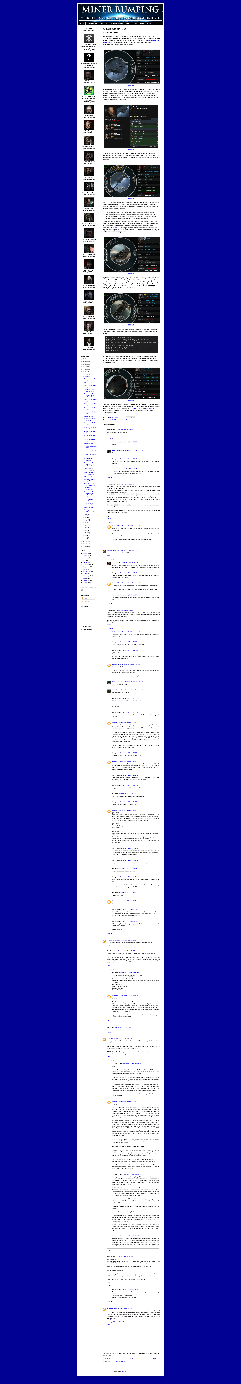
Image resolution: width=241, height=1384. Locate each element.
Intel (84, 569)
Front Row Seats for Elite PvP (90, 427)
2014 (84, 541)
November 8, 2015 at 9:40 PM (124, 429)
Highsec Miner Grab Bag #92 (90, 480)
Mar (86, 532)
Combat (85, 562)
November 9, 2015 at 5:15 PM (122, 1027)
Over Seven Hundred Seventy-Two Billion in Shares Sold (90, 494)
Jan (86, 538)
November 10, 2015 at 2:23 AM (129, 909)
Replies (111, 438)
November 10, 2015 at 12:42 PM (128, 995)
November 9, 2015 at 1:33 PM (129, 753)
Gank (128, 23)
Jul (86, 522)
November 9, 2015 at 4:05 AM (129, 650)
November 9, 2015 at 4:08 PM (129, 848)
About (142, 23)
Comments (86, 601)
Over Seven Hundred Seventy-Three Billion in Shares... (90, 464)
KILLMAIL (131, 85)
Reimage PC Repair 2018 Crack (116, 1322)
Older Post (156, 1358)
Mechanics (118, 420)
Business (85, 558)
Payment (85, 573)
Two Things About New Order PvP (89, 390)
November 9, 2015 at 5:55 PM (123, 1038)
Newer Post (106, 1358)
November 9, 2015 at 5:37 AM (128, 469)
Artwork (85, 555)
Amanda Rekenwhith (113, 940)
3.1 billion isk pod (135, 408)
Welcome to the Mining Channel (89, 484)
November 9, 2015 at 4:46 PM (129, 868)
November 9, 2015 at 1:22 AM (129, 550)
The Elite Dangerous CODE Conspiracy (90, 446)
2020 (84, 359)
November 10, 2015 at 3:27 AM (129, 595)
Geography (86, 567)
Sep (86, 517)
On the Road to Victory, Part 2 (89, 469)
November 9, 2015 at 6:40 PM (132, 1063)
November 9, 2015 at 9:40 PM (132, 1174)
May (86, 527)
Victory (128, 420)
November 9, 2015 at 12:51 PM (129, 698)
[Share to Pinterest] (134, 417)
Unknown (115, 722)
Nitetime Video (116, 526)
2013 (84, 543)
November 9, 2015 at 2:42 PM (129, 802)
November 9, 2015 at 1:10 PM (129, 712)
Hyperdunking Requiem (88, 459)
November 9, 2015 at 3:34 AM (129, 642)
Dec (86, 374)
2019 (84, 361)
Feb (86, 535)
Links (135, 23)
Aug (86, 520)
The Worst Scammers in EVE (90, 488)
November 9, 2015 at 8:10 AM (130, 940)
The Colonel (116, 562)
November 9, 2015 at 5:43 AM (131, 526)
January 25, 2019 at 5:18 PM (124, 1308)
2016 (84, 369)
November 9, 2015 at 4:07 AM (129, 573)
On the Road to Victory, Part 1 (89, 473)
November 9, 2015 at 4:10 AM (129, 458)
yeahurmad (115, 469)
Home (131, 1358)
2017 (84, 366)
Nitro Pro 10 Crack (112, 1320)
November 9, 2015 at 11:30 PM (129, 1236)
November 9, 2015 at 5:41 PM (129, 877)
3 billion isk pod (149, 408)
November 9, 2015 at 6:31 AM (134, 681)
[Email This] (127, 417)
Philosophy (86, 576)
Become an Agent (116, 23)
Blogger (124, 1371)
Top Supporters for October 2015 (89, 510)
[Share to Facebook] (132, 417)
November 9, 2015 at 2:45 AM (124, 610)
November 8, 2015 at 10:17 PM (125, 484)
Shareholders (92, 23)
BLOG (82, 23)
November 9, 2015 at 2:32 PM (129, 775)
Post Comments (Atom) (118, 1361)
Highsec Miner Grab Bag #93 (90, 419)
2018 (84, 364)
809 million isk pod (116, 228)
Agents (109, 420)
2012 (84, 546)
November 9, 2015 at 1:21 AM (134, 450)
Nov (86, 376)
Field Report (86, 564)
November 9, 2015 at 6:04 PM (124, 1256)
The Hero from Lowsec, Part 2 (89, 504)
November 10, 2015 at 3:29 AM (129, 921)
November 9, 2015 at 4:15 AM (131, 664)
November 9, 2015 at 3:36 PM (127, 810)
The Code (103, 23)
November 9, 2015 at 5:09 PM (127, 951)
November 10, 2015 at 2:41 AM (129, 1289)
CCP (113, 420)
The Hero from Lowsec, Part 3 (89, 499)
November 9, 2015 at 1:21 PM (127, 722)
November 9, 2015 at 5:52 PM (127, 901)
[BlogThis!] (128, 417)
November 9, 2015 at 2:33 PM (129, 785)
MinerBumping (113, 417)
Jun (86, 525)
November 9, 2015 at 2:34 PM (129, 793)
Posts (85, 598)
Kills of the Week (89, 383)
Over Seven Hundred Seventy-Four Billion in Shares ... (90, 395)
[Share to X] (130, 417)
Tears (123, 420)
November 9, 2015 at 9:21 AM (134, 690)
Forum (149, 23)
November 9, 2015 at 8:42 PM (127, 1101)
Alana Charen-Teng (118, 450)
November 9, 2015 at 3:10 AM (131, 632)
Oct (86, 515)
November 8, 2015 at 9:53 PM (129, 442)
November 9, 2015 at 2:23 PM (127, 761)
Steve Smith (111, 1308)
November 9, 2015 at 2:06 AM (129, 562)
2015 (84, 371)
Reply (109, 435)
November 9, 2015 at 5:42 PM (129, 892)
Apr (86, 530)
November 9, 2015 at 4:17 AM (131, 583)
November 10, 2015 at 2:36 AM (129, 972)
